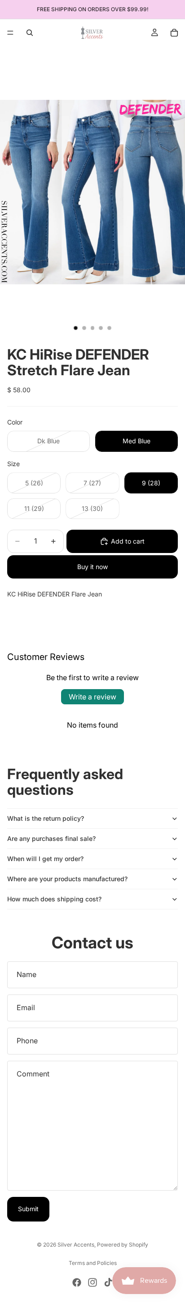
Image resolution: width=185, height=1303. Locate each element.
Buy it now (92, 566)
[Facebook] (76, 1282)
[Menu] (10, 32)
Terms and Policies (93, 1263)
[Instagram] (92, 1282)
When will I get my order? (45, 858)
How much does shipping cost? (54, 899)
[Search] (30, 33)
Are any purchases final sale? (51, 838)
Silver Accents (75, 1244)
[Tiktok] (108, 1282)
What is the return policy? (45, 818)
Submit (28, 1209)
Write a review (92, 696)
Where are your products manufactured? (67, 879)
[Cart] (174, 33)
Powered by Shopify (122, 1244)
